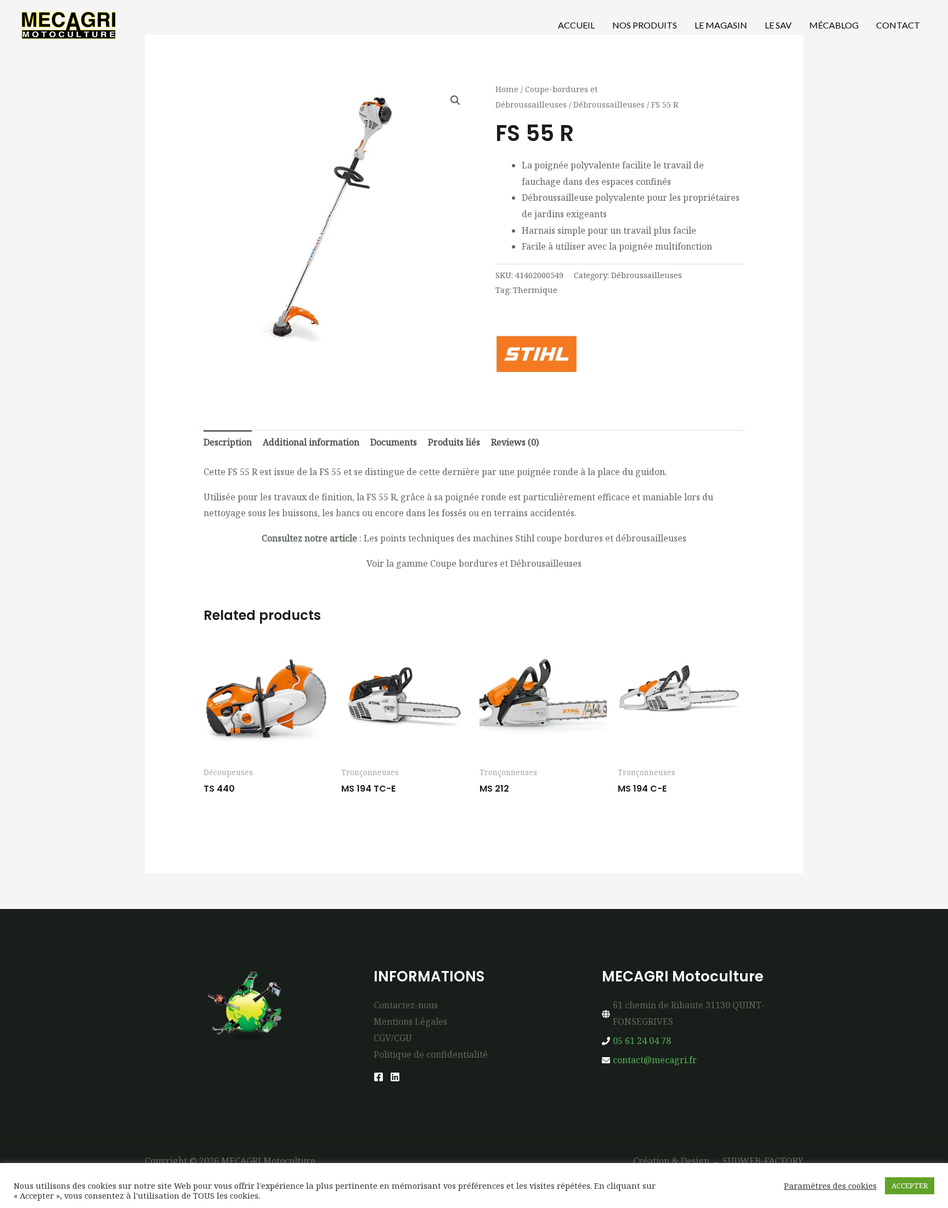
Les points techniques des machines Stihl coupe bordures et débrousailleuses (525, 538)
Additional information (311, 442)
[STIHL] (536, 354)
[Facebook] (378, 1077)
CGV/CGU (393, 1038)
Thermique (535, 290)
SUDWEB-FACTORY (763, 1161)
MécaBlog (834, 25)
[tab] (228, 442)
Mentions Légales (410, 1021)
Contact (898, 25)
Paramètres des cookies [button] (830, 1185)
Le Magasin (721, 25)
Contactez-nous (406, 1005)
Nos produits (644, 25)
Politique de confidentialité (431, 1054)
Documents (393, 442)
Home (506, 88)
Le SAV (778, 25)
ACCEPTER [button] (909, 1185)
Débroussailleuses (609, 104)
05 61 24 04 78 (642, 1041)
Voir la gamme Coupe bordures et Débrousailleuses (474, 563)
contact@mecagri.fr (655, 1060)
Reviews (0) (515, 442)
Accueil (576, 25)
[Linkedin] (395, 1077)
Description (228, 442)
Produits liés (454, 442)
